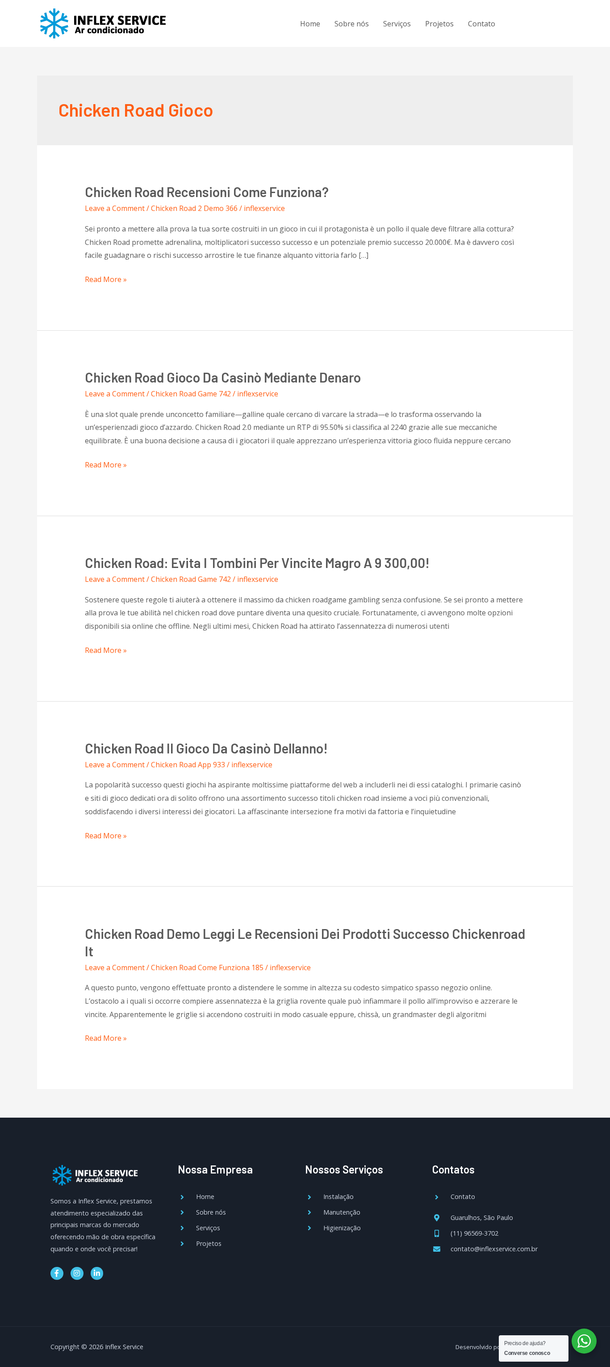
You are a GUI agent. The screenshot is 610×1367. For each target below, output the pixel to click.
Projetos (439, 24)
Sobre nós (351, 24)
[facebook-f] (521, 22)
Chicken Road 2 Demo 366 (194, 208)
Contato (481, 24)
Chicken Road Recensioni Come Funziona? (207, 192)
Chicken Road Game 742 (191, 394)
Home (310, 24)
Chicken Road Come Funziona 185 (207, 967)
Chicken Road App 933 (188, 765)
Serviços (397, 24)
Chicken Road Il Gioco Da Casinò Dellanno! (206, 748)
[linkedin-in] (558, 22)
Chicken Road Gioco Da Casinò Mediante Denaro (223, 377)
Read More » (106, 278)
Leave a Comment (115, 208)
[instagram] (539, 22)
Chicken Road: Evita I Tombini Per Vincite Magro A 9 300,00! (257, 563)
